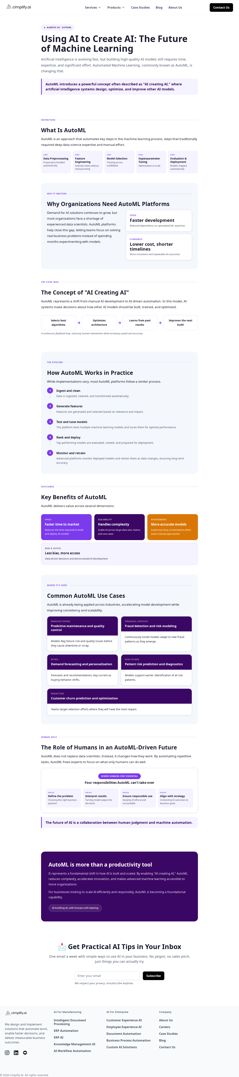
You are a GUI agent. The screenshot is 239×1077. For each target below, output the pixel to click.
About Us (175, 7)
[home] (19, 7)
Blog (159, 7)
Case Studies (140, 7)
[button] (93, 7)
